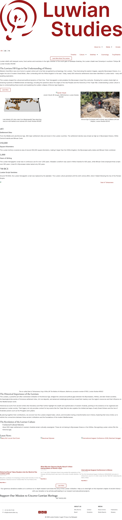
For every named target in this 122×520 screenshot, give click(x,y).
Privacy (66, 517)
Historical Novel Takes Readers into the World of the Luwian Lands (18, 473)
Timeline (73, 54)
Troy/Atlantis (116, 54)
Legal (61, 517)
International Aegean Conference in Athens (96, 470)
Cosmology (105, 54)
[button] (1, 108)
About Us (97, 47)
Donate (118, 47)
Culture (82, 54)
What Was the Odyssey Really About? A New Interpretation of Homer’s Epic (56, 467)
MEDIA (100, 506)
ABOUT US (77, 506)
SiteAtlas (93, 54)
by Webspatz (73, 517)
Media (108, 47)
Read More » (3, 482)
